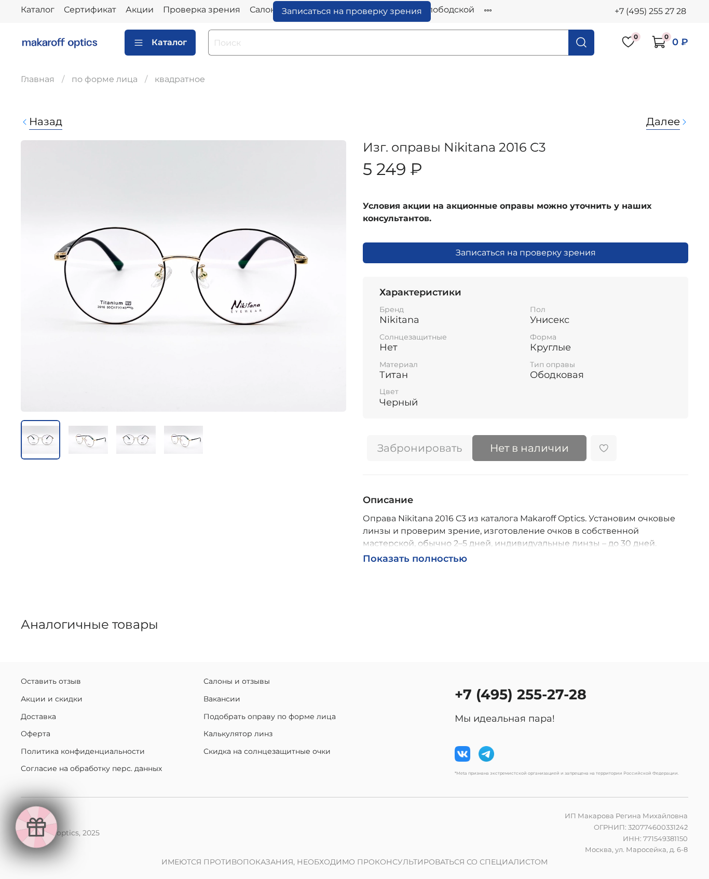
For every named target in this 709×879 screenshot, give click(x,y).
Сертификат (90, 10)
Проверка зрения (201, 10)
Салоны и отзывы (236, 681)
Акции (140, 10)
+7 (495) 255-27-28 (521, 694)
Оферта (35, 733)
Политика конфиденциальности (83, 751)
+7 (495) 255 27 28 (650, 11)
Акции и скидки (52, 699)
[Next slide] (329, 276)
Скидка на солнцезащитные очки (267, 751)
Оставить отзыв (51, 681)
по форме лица (105, 79)
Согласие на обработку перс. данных (91, 768)
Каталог (37, 10)
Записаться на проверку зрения (352, 11)
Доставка (38, 716)
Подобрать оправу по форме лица (269, 716)
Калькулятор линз (237, 733)
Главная (37, 79)
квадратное (180, 79)
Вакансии (221, 699)
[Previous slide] (37, 276)
